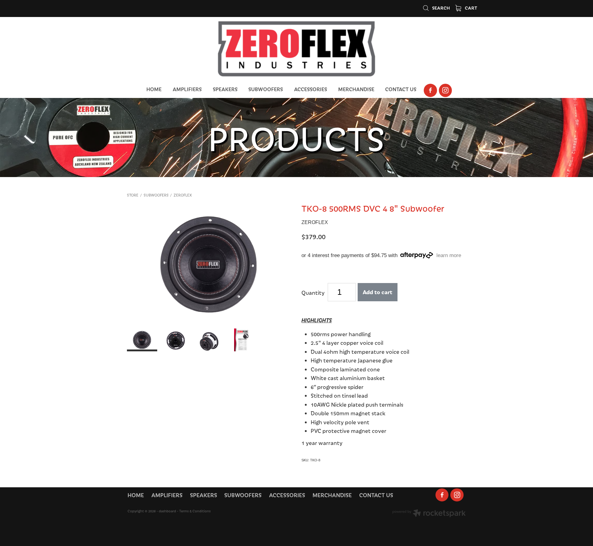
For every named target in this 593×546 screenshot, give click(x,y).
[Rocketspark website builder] (429, 514)
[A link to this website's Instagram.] (445, 90)
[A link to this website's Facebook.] (430, 90)
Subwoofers (156, 195)
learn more (448, 255)
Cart (470, 8)
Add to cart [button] (377, 292)
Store (132, 195)
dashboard (167, 511)
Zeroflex (183, 195)
